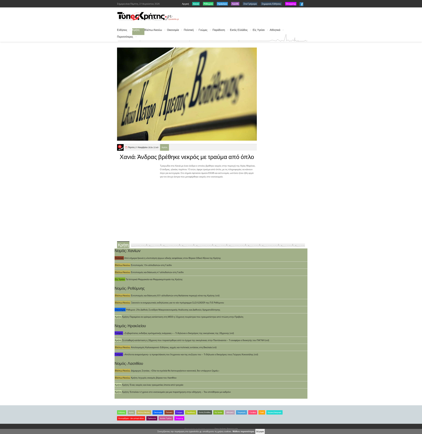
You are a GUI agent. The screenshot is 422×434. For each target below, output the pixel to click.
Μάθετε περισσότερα (243, 431)
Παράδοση (218, 30)
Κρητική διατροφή (274, 412)
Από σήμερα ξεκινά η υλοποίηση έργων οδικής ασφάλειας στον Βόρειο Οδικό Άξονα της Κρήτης (172, 258)
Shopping (179, 418)
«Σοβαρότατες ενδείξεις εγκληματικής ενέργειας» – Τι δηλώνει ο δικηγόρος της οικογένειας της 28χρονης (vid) (178, 333)
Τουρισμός (241, 412)
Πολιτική (189, 30)
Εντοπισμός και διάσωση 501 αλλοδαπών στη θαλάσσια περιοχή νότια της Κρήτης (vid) (175, 295)
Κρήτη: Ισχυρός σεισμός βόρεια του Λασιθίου (154, 377)
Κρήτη (135, 30)
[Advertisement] (247, 16)
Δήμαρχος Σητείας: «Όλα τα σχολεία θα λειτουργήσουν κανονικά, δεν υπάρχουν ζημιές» (175, 370)
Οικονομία (173, 30)
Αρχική (185, 3)
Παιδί (262, 412)
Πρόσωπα (152, 418)
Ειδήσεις (122, 30)
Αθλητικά (275, 30)
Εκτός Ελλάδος (239, 30)
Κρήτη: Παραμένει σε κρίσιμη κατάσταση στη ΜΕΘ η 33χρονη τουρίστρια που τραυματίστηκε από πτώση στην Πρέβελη (182, 316)
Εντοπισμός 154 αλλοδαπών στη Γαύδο (151, 265)
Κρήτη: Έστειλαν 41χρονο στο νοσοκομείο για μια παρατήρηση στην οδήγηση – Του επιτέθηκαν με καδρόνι (176, 392)
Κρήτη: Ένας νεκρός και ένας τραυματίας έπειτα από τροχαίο (152, 384)
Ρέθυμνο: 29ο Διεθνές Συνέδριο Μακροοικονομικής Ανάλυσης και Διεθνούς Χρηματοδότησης (173, 309)
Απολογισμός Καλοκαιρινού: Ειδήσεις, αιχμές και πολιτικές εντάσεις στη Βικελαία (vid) (174, 347)
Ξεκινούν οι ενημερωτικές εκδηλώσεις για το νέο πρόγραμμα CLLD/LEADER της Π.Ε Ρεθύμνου (177, 302)
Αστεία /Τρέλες (166, 418)
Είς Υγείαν (259, 30)
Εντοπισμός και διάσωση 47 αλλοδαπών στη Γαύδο (157, 272)
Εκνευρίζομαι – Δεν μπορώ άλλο (131, 418)
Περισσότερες (125, 36)
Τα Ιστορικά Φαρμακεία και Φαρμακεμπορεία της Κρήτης (154, 279)
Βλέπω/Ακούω (153, 30)
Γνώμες (203, 30)
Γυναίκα (253, 412)
